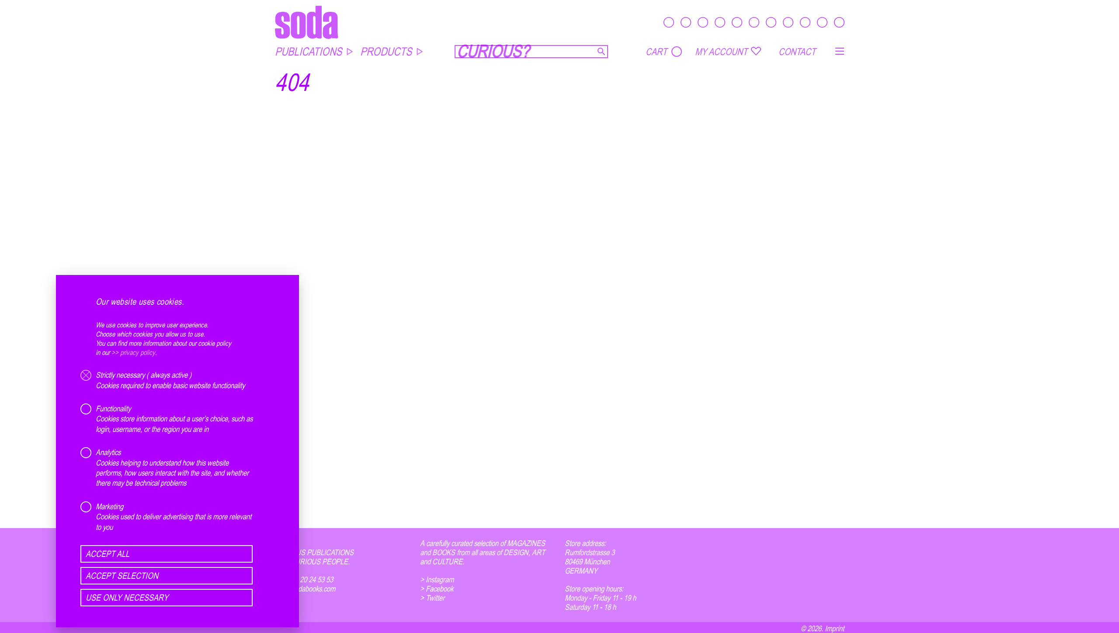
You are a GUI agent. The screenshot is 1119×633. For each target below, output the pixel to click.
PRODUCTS (386, 51)
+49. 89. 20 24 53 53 (304, 579)
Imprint (834, 628)
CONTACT (797, 51)
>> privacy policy (133, 352)
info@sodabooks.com (305, 588)
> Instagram (437, 579)
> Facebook (436, 588)
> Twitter (432, 597)
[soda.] (306, 22)
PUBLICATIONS (308, 51)
